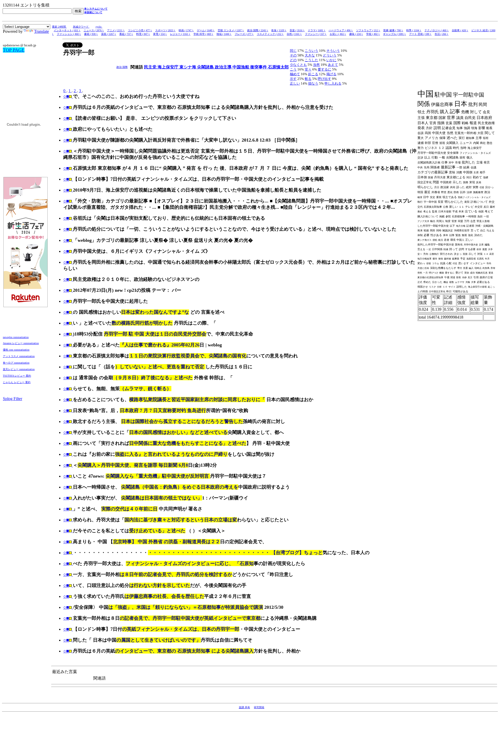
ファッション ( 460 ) (69, 34)
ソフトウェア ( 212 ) (368, 30)
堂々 (308, 69)
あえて (333, 65)
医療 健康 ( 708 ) (393, 30)
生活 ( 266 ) (441, 34)
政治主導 (224, 67)
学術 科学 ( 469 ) (203, 34)
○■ (66, 96)
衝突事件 (259, 67)
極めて (295, 74)
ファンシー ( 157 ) (316, 34)
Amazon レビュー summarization (21, 343)
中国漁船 (241, 67)
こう (293, 69)
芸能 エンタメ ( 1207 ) (231, 30)
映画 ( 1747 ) (186, 30)
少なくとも (298, 65)
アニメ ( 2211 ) (116, 30)
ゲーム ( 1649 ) (206, 30)
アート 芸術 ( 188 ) (420, 34)
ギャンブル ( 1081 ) (394, 34)
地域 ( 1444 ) (224, 34)
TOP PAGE (13, 50)
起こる (313, 74)
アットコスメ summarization (19, 356)
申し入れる (332, 83)
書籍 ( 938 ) (91, 34)
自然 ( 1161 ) (294, 34)
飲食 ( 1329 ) (278, 30)
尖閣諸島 (206, 67)
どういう (329, 55)
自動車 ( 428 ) (460, 30)
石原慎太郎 (278, 67)
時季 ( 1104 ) (413, 30)
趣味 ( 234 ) (356, 34)
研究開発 (259, 707)
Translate (41, 31)
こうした (311, 60)
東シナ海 (188, 67)
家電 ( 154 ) (160, 34)
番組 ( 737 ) (126, 34)
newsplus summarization (16, 337)
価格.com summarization (16, 349)
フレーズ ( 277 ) (244, 34)
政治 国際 (122, 67)
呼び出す (324, 79)
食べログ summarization (16, 362)
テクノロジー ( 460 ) (436, 30)
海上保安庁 (168, 67)
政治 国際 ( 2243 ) (257, 30)
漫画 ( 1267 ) (108, 34)
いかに (331, 60)
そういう (333, 51)
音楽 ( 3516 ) (297, 30)
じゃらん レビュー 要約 (16, 382)
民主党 (151, 67)
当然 (316, 65)
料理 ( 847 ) (143, 34)
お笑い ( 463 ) (338, 34)
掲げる (331, 74)
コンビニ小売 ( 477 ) (140, 30)
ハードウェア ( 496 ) (341, 30)
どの (293, 60)
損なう (313, 83)
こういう (311, 51)
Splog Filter (12, 398)
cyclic (99, 26)
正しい (295, 83)
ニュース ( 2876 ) (94, 30)
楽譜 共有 (244, 707)
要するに (324, 69)
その (293, 55)
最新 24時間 (59, 26)
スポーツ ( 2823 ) (165, 30)
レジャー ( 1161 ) (180, 34)
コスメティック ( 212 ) (270, 34)
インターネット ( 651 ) (67, 30)
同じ (293, 51)
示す (293, 79)
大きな (310, 55)
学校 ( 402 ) (373, 34)
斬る (308, 79)
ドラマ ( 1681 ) (317, 30)
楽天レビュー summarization (19, 369)
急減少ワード (81, 26)
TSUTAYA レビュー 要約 (17, 375)
